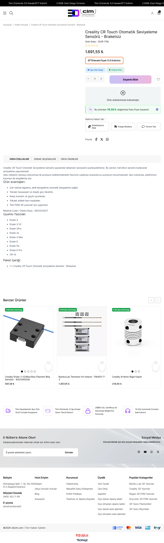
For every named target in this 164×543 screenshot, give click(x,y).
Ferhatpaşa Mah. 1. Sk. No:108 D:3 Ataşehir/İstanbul (19, 485)
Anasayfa (40, 499)
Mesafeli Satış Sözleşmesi (79, 488)
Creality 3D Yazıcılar (139, 488)
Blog (37, 493)
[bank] (136, 528)
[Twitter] (158, 452)
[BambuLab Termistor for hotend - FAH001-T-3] (82, 339)
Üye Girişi (102, 488)
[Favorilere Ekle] (158, 79)
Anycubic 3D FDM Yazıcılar (143, 499)
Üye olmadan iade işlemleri (112, 514)
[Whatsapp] (151, 452)
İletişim (38, 483)
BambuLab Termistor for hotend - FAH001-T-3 (82, 378)
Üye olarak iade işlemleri (110, 509)
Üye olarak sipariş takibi (110, 499)
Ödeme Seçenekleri (45, 159)
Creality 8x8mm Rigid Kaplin (127, 376)
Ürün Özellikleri (19, 159)
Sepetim (102, 493)
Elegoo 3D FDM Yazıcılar (141, 493)
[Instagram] (139, 452)
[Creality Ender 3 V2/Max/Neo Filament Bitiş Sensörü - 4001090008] (28, 339)
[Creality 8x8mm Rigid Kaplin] (136, 339)
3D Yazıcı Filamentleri (140, 504)
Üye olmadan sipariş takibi (111, 504)
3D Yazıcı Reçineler (139, 509)
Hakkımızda (72, 483)
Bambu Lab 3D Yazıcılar (141, 483)
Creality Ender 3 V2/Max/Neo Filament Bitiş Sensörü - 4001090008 (27, 378)
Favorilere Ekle (48, 367)
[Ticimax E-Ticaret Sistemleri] (82, 540)
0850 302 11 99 (11, 496)
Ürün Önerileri (69, 159)
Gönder (69, 452)
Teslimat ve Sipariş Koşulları (80, 499)
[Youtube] (145, 452)
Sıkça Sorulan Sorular (46, 488)
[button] (22, 371)
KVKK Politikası (74, 493)
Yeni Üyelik (103, 483)
